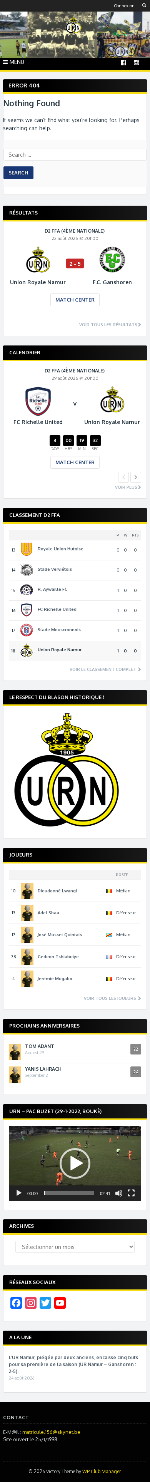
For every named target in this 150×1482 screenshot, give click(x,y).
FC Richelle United (57, 609)
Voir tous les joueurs (110, 998)
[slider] (69, 1193)
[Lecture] (19, 1193)
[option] (75, 273)
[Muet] (119, 1193)
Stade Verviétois (55, 569)
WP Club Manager (101, 1471)
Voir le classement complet (103, 669)
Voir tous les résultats (108, 325)
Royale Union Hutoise (60, 549)
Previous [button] (123, 477)
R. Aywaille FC (52, 589)
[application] (75, 1163)
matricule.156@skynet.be (51, 1432)
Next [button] (135, 477)
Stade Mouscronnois (59, 629)
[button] (75, 1163)
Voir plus (126, 487)
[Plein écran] (131, 1193)
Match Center (75, 300)
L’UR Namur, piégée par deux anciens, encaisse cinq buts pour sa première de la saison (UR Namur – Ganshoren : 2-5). (73, 1364)
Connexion (124, 5)
